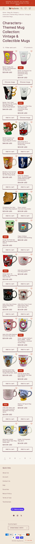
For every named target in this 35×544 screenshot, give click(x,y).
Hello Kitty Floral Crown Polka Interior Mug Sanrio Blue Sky (25, 305)
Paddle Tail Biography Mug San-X (24, 440)
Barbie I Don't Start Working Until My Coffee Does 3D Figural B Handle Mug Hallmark (10, 104)
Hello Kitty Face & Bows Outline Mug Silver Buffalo (10, 305)
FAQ (4, 485)
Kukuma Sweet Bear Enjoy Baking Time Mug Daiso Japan (24, 375)
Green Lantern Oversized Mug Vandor (24, 208)
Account (5, 477)
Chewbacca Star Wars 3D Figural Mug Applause (10, 208)
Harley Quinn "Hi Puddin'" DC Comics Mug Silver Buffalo (10, 275)
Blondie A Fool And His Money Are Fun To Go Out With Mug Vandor (9, 173)
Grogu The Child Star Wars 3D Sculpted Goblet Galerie (10, 241)
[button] (3, 8)
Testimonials (7, 502)
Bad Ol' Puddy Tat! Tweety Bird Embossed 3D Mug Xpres (9, 68)
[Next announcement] (32, 3)
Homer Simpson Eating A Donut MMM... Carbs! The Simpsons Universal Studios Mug (25, 340)
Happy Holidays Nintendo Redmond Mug (25, 236)
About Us (6, 473)
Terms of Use (7, 498)
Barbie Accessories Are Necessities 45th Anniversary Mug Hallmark (24, 73)
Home (4, 12)
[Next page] (30, 458)
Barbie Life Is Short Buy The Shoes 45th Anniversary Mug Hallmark (25, 108)
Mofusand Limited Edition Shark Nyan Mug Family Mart (10, 441)
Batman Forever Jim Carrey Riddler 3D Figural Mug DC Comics (9, 139)
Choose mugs (10, 82)
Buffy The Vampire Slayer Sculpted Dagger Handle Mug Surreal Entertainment (24, 178)
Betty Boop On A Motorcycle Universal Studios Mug (24, 143)
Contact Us (6, 481)
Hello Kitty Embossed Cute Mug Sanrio (24, 270)
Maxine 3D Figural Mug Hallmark (24, 404)
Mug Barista (20, 540)
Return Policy (7, 493)
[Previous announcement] (3, 3)
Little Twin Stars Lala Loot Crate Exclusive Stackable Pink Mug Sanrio (9, 410)
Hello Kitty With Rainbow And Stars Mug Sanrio (10, 335)
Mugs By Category (13, 12)
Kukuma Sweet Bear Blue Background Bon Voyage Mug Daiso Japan (10, 371)
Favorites (6, 489)
